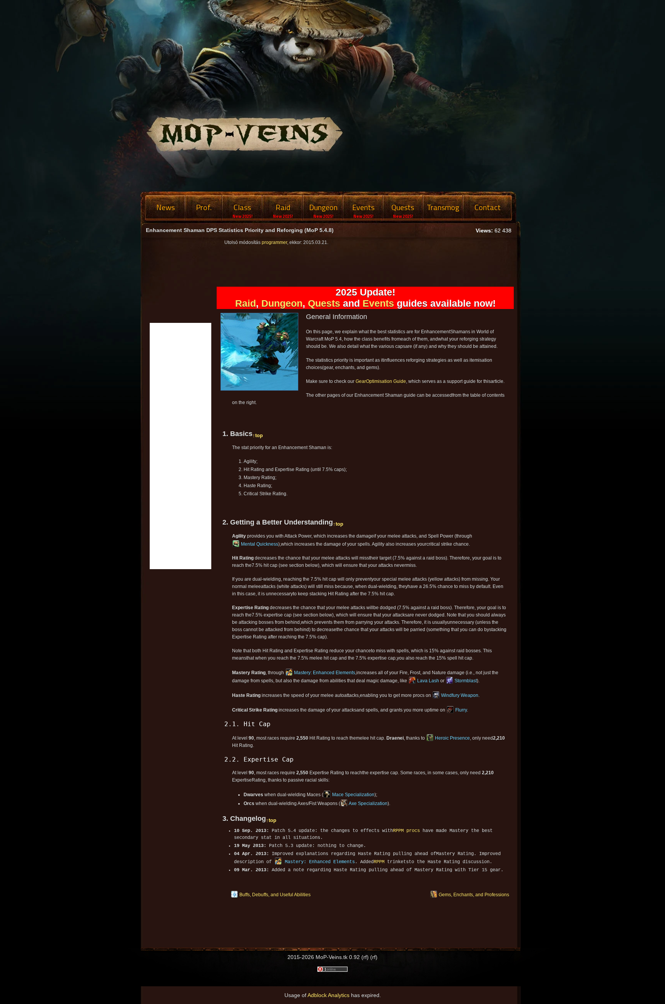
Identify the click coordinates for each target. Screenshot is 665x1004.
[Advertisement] (579, 338)
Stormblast (465, 680)
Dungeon (281, 303)
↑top (257, 435)
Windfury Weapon (459, 695)
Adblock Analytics (328, 995)
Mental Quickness (259, 544)
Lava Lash (428, 680)
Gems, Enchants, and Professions (474, 894)
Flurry (461, 710)
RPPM (379, 862)
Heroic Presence (452, 738)
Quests (324, 303)
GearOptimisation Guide (381, 381)
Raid (245, 303)
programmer (274, 242)
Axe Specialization (368, 803)
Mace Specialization (353, 794)
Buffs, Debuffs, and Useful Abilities (275, 894)
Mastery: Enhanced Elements (324, 672)
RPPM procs (406, 831)
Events (378, 303)
